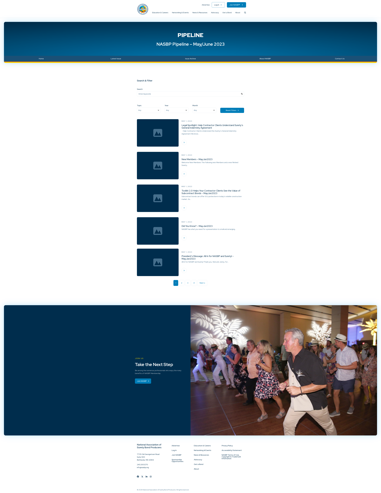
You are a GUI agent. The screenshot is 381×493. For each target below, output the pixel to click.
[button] (168, 12)
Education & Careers (160, 12)
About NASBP (265, 58)
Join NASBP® (234, 5)
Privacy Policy (227, 445)
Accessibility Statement (232, 450)
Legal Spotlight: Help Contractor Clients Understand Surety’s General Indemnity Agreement (212, 126)
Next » (202, 283)
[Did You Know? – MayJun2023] (184, 237)
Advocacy (215, 12)
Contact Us (339, 58)
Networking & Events (180, 12)
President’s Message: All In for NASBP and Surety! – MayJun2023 (208, 257)
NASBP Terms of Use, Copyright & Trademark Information (231, 457)
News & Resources (199, 12)
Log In (216, 5)
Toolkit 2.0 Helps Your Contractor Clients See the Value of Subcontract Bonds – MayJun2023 (211, 192)
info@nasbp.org (143, 467)
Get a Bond (227, 12)
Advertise (206, 5)
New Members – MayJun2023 (197, 159)
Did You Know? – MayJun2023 (197, 226)
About (237, 12)
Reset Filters (231, 110)
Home (41, 58)
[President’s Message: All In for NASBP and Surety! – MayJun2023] (184, 270)
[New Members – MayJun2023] (184, 173)
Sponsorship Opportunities (177, 460)
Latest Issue (116, 58)
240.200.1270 (142, 464)
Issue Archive (190, 58)
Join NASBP (176, 455)
